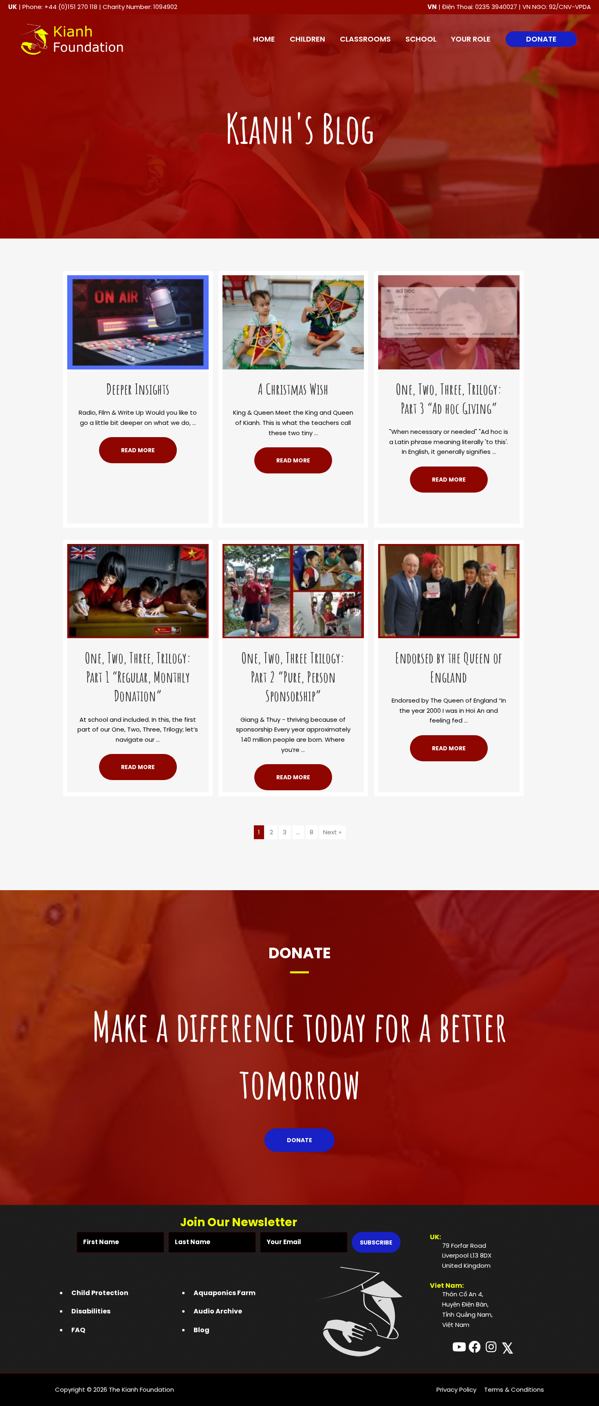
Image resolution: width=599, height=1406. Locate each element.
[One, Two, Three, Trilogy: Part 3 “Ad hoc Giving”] (449, 321)
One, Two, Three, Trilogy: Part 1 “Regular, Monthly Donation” (138, 676)
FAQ (78, 1330)
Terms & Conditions (514, 1389)
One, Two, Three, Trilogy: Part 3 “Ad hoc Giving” (449, 399)
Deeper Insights (138, 389)
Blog (201, 1330)
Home (264, 39)
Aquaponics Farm (224, 1293)
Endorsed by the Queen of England (448, 667)
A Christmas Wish (293, 389)
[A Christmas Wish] (293, 321)
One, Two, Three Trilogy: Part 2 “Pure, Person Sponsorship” (293, 676)
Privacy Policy (456, 1389)
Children (307, 39)
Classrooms (365, 39)
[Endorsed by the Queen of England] (449, 590)
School (420, 39)
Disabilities (90, 1311)
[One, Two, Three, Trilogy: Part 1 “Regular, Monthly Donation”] (138, 590)
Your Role (471, 39)
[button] (541, 39)
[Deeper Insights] (138, 321)
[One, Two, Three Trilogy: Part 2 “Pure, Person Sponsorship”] (293, 590)
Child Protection (99, 1293)
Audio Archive (218, 1311)
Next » (332, 832)
